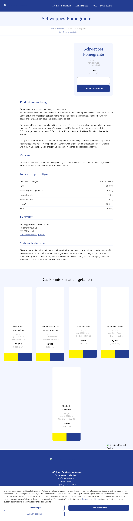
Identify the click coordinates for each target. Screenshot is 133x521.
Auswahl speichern (35, 514)
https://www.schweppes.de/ (32, 234)
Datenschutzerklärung (91, 499)
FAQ (95, 5)
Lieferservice (81, 5)
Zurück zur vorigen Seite (68, 32)
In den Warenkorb (94, 88)
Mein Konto (106, 5)
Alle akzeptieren (100, 508)
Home (55, 5)
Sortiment (66, 5)
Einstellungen (35, 508)
